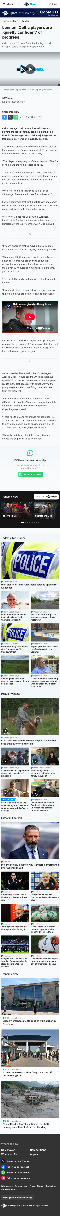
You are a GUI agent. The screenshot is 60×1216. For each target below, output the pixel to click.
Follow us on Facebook (18, 1167)
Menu (10, 4)
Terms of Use (21, 1186)
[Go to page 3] (27, 522)
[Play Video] (30, 69)
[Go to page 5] (32, 522)
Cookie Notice (8, 1189)
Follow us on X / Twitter (18, 1161)
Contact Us (50, 1186)
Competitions (38, 1149)
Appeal (34, 1154)
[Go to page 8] (38, 522)
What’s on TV (9, 1154)
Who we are (7, 1186)
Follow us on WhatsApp (18, 1172)
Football (26, 21)
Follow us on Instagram (18, 1178)
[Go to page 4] (29, 522)
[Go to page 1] (22, 522)
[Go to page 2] (25, 522)
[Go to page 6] (34, 522)
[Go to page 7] (36, 522)
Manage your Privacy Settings (17, 1197)
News (6, 21)
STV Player (8, 1149)
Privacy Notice (36, 1186)
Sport (15, 21)
